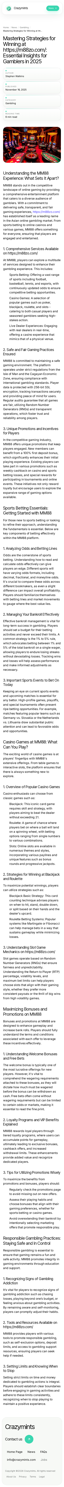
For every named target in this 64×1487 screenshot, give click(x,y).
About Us (11, 1476)
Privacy (23, 1476)
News (14, 27)
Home (6, 27)
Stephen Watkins (14, 76)
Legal (42, 1476)
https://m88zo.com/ (46, 212)
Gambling (24, 27)
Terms (33, 1476)
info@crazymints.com (21, 1459)
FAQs (43, 1451)
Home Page (15, 1451)
